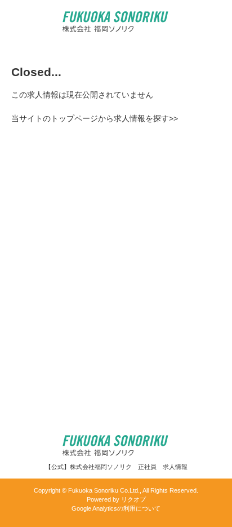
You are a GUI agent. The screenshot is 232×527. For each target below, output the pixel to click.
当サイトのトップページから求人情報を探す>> (94, 118)
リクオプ (133, 499)
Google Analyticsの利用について (116, 508)
